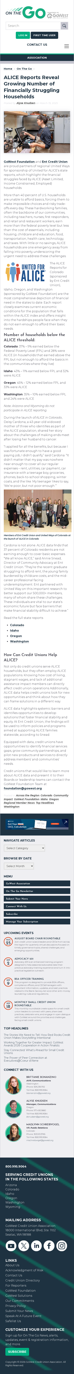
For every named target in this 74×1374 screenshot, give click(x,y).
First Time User (44, 35)
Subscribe (12, 914)
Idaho (44, 799)
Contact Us (37, 44)
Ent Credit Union (55, 161)
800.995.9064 (15, 1166)
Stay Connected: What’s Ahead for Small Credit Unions (34, 1052)
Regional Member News (19, 802)
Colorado (46, 795)
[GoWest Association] (37, 18)
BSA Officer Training (29, 979)
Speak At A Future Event (23, 1316)
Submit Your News (17, 899)
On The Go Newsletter (19, 891)
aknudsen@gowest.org (37, 1116)
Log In (22, 35)
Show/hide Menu (66, 46)
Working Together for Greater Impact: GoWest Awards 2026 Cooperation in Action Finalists (33, 1044)
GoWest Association (18, 883)
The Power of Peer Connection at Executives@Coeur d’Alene (25, 1059)
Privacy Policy (15, 1306)
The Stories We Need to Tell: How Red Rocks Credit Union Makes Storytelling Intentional (37, 1036)
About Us (12, 1265)
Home (8, 68)
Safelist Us (13, 1321)
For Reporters (15, 1285)
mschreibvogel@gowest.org (39, 1140)
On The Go (24, 68)
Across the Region (27, 795)
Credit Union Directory (22, 1280)
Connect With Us (16, 906)
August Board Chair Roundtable (38, 938)
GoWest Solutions (18, 1295)
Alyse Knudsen (26, 103)
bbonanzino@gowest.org (38, 1093)
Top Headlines (45, 802)
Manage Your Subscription (22, 921)
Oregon (54, 799)
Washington (11, 806)
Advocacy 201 (24, 959)
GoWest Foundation (19, 161)
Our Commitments (19, 1301)
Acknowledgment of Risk (24, 1270)
